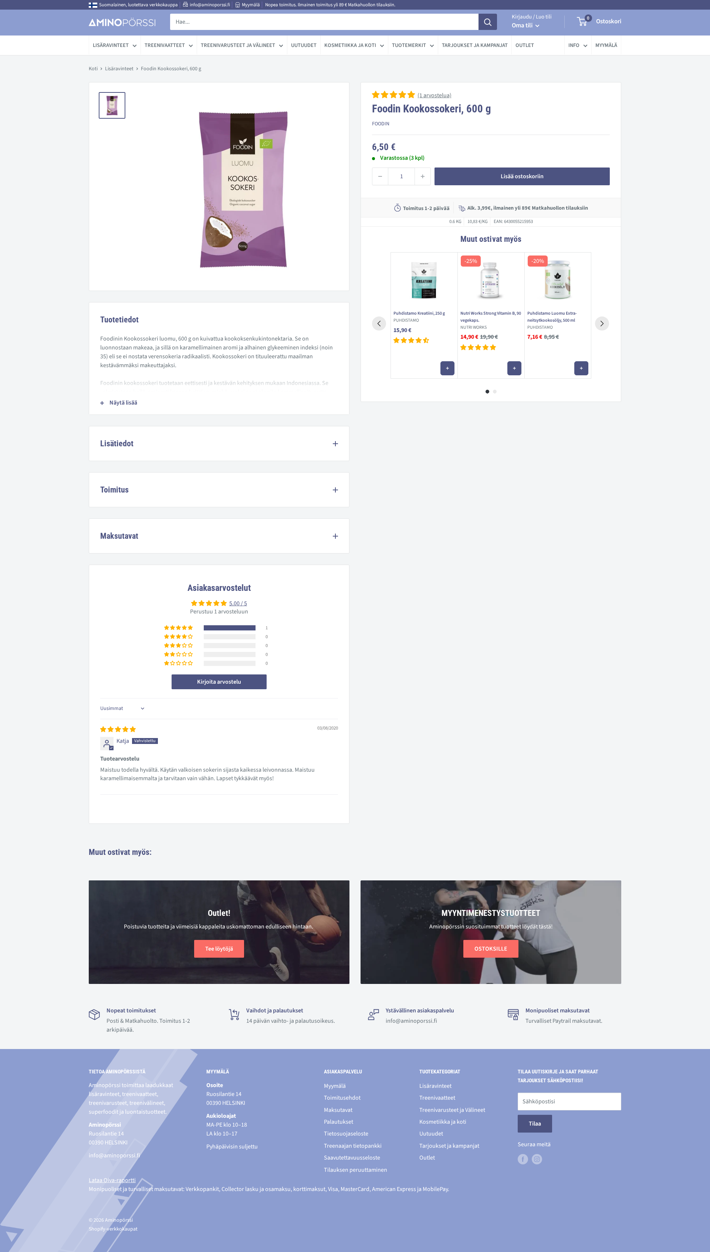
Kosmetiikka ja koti (350, 45)
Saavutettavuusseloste (352, 1158)
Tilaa (535, 1124)
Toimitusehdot (342, 1098)
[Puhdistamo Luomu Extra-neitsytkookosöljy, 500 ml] (557, 280)
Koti (93, 68)
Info (573, 45)
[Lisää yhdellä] (422, 176)
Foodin (380, 124)
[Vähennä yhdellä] (380, 176)
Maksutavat (338, 1110)
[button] (394, 95)
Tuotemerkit (409, 45)
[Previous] (379, 324)
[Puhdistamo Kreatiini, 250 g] (423, 280)
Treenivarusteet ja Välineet (238, 45)
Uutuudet (304, 45)
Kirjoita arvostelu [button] (219, 682)
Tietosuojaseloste (346, 1134)
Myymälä (251, 4)
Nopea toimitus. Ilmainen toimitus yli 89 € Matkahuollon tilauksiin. (330, 4)
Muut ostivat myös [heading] (490, 239)
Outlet (524, 45)
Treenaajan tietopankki (353, 1146)
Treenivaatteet (165, 45)
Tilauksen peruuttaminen (355, 1170)
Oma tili (523, 25)
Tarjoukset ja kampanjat (475, 45)
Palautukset (338, 1122)
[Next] (602, 324)
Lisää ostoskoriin (522, 176)
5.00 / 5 (238, 603)
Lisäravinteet (111, 45)
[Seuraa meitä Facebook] (523, 1158)
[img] (118, 729)
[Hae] (488, 22)
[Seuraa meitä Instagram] (537, 1158)
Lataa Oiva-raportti (112, 1180)
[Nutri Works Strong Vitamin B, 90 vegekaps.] (490, 280)
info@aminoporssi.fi (210, 4)
